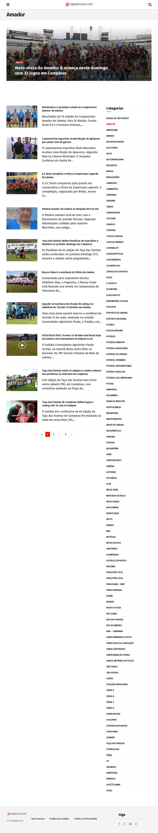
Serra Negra (113, 714)
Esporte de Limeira (116, 313)
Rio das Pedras (114, 619)
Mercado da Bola (115, 495)
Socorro (111, 719)
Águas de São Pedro (117, 118)
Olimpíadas (112, 554)
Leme (109, 454)
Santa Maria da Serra (118, 655)
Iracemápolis (113, 430)
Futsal (110, 383)
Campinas (111, 195)
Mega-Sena (112, 489)
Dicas (109, 277)
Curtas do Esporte (117, 271)
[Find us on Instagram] (136, 824)
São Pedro (112, 672)
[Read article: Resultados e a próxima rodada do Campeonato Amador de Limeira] (21, 117)
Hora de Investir (115, 401)
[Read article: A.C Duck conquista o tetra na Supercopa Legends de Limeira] (21, 183)
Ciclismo (111, 218)
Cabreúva (111, 183)
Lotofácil (111, 478)
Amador (19, 62)
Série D (110, 708)
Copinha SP (112, 248)
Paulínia (110, 566)
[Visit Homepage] (79, 5)
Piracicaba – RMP (115, 584)
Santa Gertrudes (115, 649)
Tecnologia (112, 749)
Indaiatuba (112, 413)
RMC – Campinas (114, 631)
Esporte (111, 307)
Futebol (110, 336)
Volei (109, 790)
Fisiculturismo (114, 330)
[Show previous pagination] (35, 434)
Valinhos (111, 767)
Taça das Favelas (115, 743)
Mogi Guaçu (112, 501)
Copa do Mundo (115, 242)
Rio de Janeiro (114, 625)
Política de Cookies (59, 819)
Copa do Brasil (114, 236)
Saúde (109, 678)
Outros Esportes (116, 560)
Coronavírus (113, 259)
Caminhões (112, 189)
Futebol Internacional (119, 366)
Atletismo (112, 148)
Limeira (110, 466)
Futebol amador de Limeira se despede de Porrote (70, 208)
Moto (109, 519)
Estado (110, 324)
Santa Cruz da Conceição (120, 643)
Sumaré (110, 737)
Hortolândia (113, 407)
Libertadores (114, 460)
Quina (109, 596)
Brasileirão (113, 177)
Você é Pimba (113, 784)
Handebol (111, 389)
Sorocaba (112, 731)
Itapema (110, 436)
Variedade (112, 773)
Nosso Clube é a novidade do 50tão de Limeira (68, 272)
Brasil (109, 171)
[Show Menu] (7, 4)
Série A (110, 690)
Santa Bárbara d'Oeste (119, 637)
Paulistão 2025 (114, 572)
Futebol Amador (115, 342)
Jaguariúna (112, 448)
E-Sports (111, 283)
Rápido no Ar (18, 821)
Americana (112, 130)
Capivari (110, 200)
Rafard (110, 602)
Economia (111, 289)
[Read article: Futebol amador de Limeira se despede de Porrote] (21, 218)
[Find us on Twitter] (124, 824)
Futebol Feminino (116, 360)
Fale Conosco (38, 819)
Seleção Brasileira (117, 684)
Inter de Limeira (115, 425)
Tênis (109, 755)
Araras (110, 136)
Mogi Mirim (112, 507)
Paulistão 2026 (114, 578)
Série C (110, 702)
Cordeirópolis (114, 254)
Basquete (111, 165)
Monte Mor (112, 513)
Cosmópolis (113, 265)
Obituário (112, 548)
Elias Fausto (113, 295)
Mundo (110, 525)
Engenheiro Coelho (117, 301)
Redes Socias (113, 607)
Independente (114, 419)
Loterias (111, 472)
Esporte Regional (116, 319)
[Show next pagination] (71, 434)
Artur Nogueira (115, 141)
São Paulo (112, 666)
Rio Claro (111, 613)
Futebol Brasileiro (117, 348)
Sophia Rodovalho (116, 725)
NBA (108, 531)
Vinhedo (110, 778)
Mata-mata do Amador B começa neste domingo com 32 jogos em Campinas (61, 70)
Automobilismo (115, 159)
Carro (109, 206)
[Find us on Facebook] (119, 824)
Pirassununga (114, 590)
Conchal (111, 230)
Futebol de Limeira (116, 354)
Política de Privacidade (85, 819)
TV (107, 761)
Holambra (111, 395)
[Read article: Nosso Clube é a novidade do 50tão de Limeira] (21, 282)
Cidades (110, 224)
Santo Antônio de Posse (120, 660)
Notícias (111, 537)
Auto (109, 153)
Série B (110, 696)
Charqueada (113, 212)
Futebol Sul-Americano (119, 378)
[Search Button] (150, 4)
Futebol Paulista (115, 371)
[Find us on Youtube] (130, 824)
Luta (108, 484)
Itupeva (110, 442)
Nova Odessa (113, 543)
